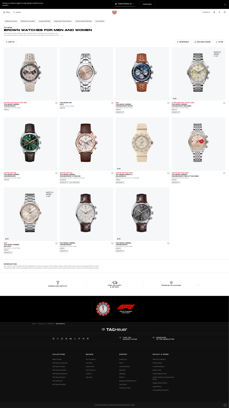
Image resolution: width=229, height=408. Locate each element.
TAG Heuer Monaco (59, 377)
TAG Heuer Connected (59, 363)
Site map (89, 377)
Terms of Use (157, 370)
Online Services (124, 366)
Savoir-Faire (90, 366)
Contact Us (123, 359)
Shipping (122, 374)
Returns (121, 377)
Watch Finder (57, 359)
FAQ (120, 363)
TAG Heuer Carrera (58, 366)
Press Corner (90, 370)
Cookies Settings (158, 366)
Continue (149, 4)
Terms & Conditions (159, 359)
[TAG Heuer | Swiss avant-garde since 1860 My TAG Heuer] (114, 329)
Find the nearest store (130, 338)
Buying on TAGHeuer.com (127, 381)
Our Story (89, 363)
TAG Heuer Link (57, 381)
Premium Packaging (171, 285)
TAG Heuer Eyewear (59, 384)
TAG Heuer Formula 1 (59, 370)
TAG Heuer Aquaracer (59, 374)
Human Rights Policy (160, 374)
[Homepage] (114, 12)
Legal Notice (157, 386)
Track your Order (124, 388)
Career (88, 374)
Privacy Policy (157, 363)
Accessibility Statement (161, 390)
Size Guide (122, 384)
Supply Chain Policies (160, 383)
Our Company (90, 359)
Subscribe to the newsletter (165, 338)
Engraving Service (57, 286)
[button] (219, 12)
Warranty (122, 370)
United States (123, 4)
